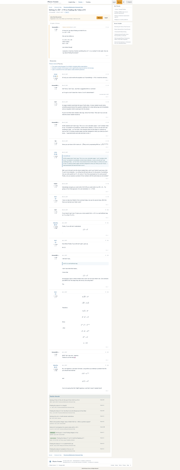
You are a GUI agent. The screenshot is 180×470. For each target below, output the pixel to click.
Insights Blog (71, 2)
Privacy (124, 465)
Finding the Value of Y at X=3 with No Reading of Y (70, 438)
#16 (108, 365)
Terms (120, 465)
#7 (108, 152)
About (116, 465)
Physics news (52, 63)
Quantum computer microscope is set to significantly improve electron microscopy (73, 68)
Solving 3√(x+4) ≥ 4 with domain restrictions (62, 416)
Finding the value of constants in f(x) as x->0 (61, 449)
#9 (108, 196)
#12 (108, 240)
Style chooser (53, 465)
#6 (108, 141)
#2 (108, 74)
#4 (108, 101)
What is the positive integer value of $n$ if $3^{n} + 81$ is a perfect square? (70, 421)
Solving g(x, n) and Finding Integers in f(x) (67, 432)
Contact (112, 465)
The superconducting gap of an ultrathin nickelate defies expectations (69, 66)
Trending (88, 2)
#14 (108, 292)
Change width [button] (62, 465)
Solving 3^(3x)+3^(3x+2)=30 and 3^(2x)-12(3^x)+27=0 (64, 400)
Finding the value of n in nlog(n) (58, 405)
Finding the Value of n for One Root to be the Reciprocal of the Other (68, 411)
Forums (80, 2)
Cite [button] (106, 55)
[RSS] (130, 465)
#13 (108, 255)
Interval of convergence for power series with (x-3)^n (64, 427)
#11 (108, 222)
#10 (108, 209)
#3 (108, 85)
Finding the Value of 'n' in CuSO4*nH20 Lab (61, 443)
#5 (108, 122)
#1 (108, 27)
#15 (108, 352)
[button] (76, 2)
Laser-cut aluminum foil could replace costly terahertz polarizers (68, 69)
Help (128, 465)
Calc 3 (67, 12)
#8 (108, 183)
